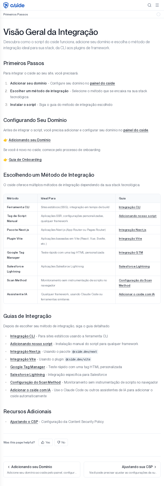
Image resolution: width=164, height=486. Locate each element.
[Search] (149, 5)
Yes (47, 442)
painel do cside (102, 83)
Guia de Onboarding (25, 160)
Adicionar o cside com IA (137, 294)
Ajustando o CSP (24, 422)
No (63, 442)
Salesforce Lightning (134, 266)
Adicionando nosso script (138, 216)
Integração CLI (130, 207)
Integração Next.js (132, 229)
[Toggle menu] (157, 5)
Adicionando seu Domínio (30, 140)
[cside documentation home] (14, 5)
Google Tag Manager (27, 367)
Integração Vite (130, 238)
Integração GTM (131, 252)
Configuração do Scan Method (35, 382)
